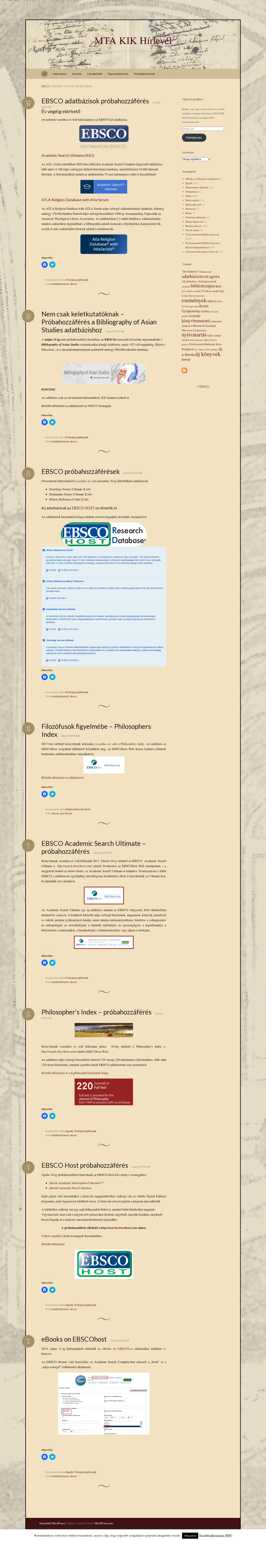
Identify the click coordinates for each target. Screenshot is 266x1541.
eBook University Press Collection (70, 1188)
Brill (218, 286)
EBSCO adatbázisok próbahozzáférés (95, 101)
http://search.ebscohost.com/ (74, 866)
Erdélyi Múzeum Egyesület (193, 295)
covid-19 (199, 291)
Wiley (208, 349)
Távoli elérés (192, 230)
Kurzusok (191, 208)
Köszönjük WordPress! (53, 1523)
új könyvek (208, 354)
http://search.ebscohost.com (119, 1227)
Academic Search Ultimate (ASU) (67, 155)
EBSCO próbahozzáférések (80, 471)
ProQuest (187, 349)
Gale (219, 301)
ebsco (73, 283)
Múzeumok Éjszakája (204, 326)
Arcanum (186, 286)
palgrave (185, 344)
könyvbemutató (196, 320)
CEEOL (189, 291)
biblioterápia (203, 285)
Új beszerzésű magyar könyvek (202, 251)
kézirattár (195, 316)
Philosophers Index (132, 744)
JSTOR (185, 306)
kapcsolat (193, 306)
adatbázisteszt (60, 283)
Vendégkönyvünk (144, 73)
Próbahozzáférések (77, 279)
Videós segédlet (51, 1236)
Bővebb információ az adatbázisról (62, 777)
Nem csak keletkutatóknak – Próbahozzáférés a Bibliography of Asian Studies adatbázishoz (99, 322)
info (88, 489)
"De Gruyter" (190, 271)
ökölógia (214, 349)
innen (92, 1201)
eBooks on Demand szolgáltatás (202, 179)
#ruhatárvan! (205, 271)
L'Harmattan (216, 321)
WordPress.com (104, 1523)
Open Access (210, 340)
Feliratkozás (194, 137)
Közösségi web (193, 204)
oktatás (185, 340)
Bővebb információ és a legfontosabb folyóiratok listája (74, 1073)
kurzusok (214, 311)
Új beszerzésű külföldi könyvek (202, 234)
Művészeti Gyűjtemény (194, 330)
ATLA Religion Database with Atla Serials (75, 200)
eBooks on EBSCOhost (74, 1339)
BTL (184, 291)
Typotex (201, 349)
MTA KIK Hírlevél (133, 40)
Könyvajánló (192, 200)
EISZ (221, 291)
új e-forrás (66, 813)
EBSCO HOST (83, 508)
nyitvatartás (194, 334)
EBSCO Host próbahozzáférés (84, 1165)
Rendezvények (193, 226)
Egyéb (69, 1131)
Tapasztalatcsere (117, 73)
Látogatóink (94, 73)
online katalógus (196, 340)
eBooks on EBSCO (117, 1348)
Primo (189, 213)
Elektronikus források (78, 809)
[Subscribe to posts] (184, 373)
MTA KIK (46, 107)
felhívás (212, 301)
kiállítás (205, 311)
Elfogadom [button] (190, 1535)
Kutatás (77, 73)
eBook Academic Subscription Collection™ (76, 1183)
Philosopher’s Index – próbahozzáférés (96, 1012)
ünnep (186, 359)
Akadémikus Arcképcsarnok (199, 281)
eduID (215, 291)
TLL (196, 349)
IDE (103, 397)
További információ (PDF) (215, 1535)
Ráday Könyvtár (194, 221)
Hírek (188, 196)
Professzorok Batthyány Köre (205, 344)
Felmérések (191, 191)
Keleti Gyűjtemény (195, 308)
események (194, 300)
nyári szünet (214, 335)
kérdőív (185, 316)
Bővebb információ (53, 1244)
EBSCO (93, 406)
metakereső (187, 325)
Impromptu (60, 73)
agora (214, 276)
